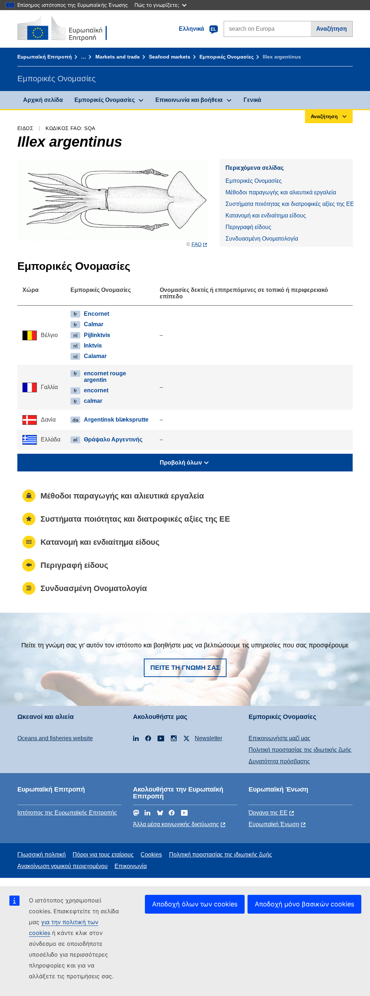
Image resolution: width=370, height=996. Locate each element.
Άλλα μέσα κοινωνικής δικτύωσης (176, 824)
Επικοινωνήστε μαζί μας (279, 738)
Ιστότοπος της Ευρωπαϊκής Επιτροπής (67, 813)
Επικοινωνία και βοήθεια (189, 100)
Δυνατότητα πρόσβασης (279, 761)
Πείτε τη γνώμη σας (185, 667)
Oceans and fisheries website (55, 738)
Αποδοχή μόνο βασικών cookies (304, 904)
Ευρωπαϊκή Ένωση (274, 824)
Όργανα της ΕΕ (268, 813)
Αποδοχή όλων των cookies (194, 904)
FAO (197, 244)
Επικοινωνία (131, 866)
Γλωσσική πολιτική (41, 854)
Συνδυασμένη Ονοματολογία (261, 239)
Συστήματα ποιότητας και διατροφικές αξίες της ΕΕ (289, 204)
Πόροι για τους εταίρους (103, 854)
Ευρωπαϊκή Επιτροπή (44, 57)
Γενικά (252, 100)
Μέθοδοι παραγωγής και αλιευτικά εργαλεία (280, 192)
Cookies (151, 854)
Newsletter (208, 738)
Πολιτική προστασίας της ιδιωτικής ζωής (300, 750)
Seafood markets (169, 57)
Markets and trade (117, 57)
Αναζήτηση (331, 29)
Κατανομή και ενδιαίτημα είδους (265, 215)
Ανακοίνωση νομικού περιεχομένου (62, 866)
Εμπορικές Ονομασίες (226, 57)
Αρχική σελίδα (43, 100)
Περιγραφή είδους (248, 227)
